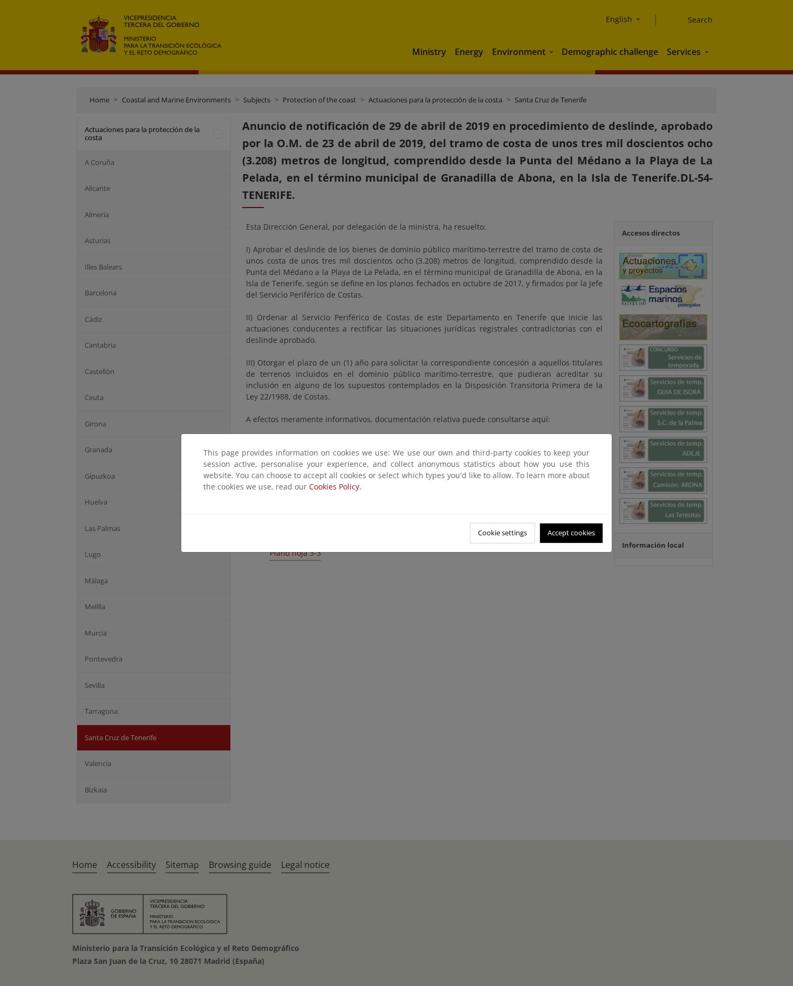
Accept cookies (571, 532)
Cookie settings (502, 532)
